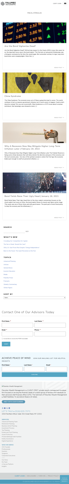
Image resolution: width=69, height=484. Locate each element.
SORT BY (8, 294)
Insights (4, 466)
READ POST (58, 67)
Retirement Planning (8, 424)
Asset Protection (7, 435)
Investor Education (9, 271)
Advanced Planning (10, 261)
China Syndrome (12, 96)
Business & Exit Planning (9, 426)
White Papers (8, 288)
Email (4, 330)
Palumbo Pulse (8, 278)
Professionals (6, 449)
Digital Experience (7, 441)
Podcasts (7, 281)
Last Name (38, 321)
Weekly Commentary (10, 284)
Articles (6, 265)
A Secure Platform (7, 464)
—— (3, 458)
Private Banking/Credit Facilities (11, 437)
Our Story (5, 460)
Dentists (4, 451)
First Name (6, 321)
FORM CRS (42, 476)
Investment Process (8, 428)
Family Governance (8, 439)
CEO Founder (6, 447)
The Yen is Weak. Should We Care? (15, 244)
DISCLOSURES (31, 476)
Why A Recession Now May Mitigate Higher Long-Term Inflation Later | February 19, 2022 (32, 147)
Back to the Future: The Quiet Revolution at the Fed (20, 251)
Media (5, 274)
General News (8, 268)
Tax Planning (6, 430)
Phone (37, 330)
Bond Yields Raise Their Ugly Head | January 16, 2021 (31, 196)
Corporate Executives (8, 456)
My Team (4, 462)
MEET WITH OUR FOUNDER (13, 402)
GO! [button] (27, 231)
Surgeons (5, 453)
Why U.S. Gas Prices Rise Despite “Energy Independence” (22, 248)
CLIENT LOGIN (57, 3)
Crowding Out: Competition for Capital (15, 241)
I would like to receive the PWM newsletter (15, 338)
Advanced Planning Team (10, 422)
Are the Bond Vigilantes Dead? (20, 46)
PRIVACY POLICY (53, 476)
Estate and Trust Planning (10, 432)
